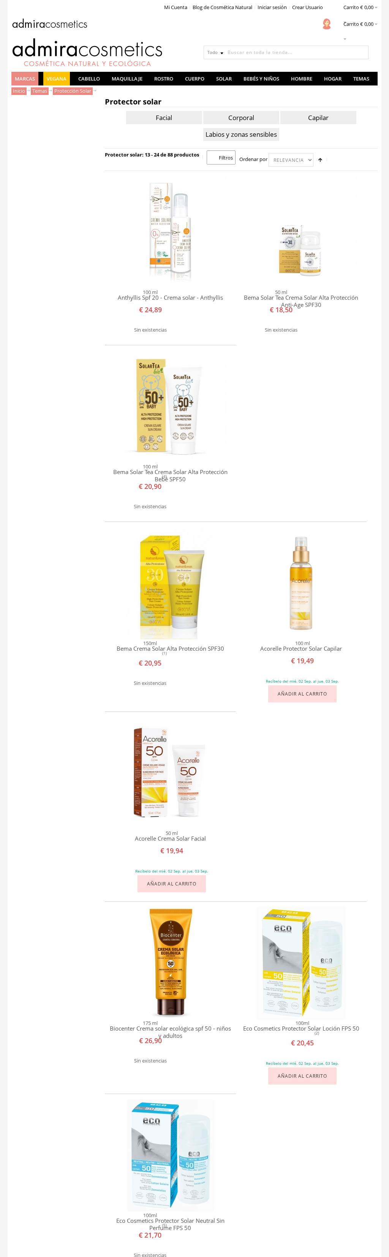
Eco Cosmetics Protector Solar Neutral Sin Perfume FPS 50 (170, 1224)
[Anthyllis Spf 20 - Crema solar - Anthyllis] (170, 232)
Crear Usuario (307, 7)
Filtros (226, 157)
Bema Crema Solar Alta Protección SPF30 (170, 648)
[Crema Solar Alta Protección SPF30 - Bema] (170, 583)
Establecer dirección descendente (320, 160)
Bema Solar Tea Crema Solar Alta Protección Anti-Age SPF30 (301, 301)
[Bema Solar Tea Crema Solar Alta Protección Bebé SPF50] (170, 407)
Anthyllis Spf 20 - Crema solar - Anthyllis (170, 297)
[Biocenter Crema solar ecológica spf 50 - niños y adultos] (170, 963)
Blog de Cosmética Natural (222, 7)
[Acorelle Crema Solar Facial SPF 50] (170, 773)
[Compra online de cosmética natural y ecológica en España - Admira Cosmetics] (49, 25)
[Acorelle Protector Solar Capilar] (301, 583)
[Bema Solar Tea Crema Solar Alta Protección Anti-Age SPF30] (301, 232)
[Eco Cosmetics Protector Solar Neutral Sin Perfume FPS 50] (170, 1155)
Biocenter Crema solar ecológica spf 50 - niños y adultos (170, 1032)
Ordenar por (253, 159)
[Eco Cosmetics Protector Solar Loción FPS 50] (301, 963)
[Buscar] (361, 52)
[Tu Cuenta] (326, 24)
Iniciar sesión (272, 7)
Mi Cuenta (175, 7)
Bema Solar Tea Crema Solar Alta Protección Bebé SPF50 (170, 475)
